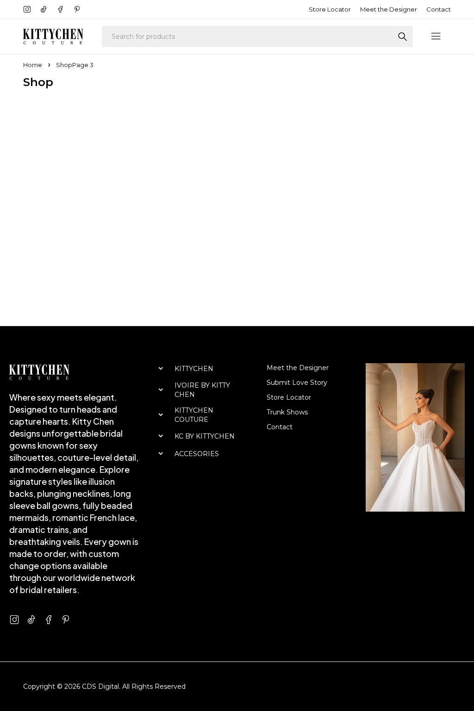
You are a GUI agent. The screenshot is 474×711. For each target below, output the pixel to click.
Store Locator (330, 9)
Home (32, 64)
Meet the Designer (388, 9)
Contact (438, 9)
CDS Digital (100, 686)
